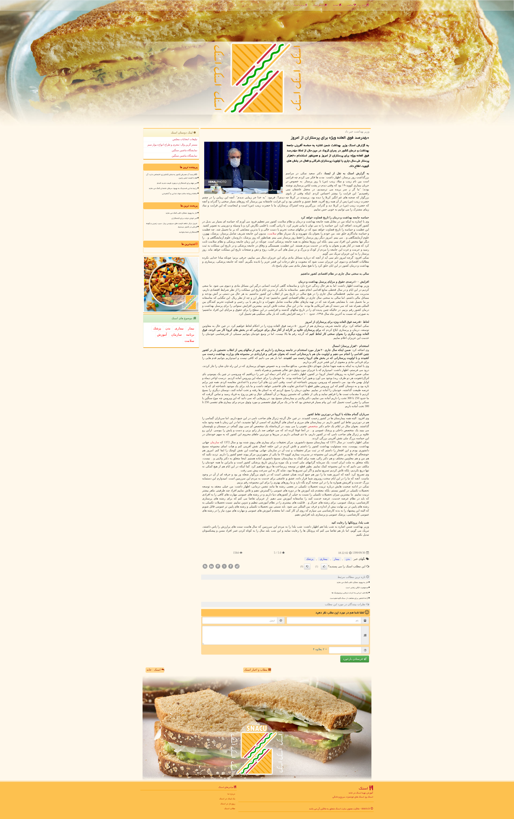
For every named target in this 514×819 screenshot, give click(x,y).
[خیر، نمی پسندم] (307, 566)
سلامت (350, 5)
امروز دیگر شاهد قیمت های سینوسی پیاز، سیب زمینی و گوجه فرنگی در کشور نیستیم (171, 225)
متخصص (313, 426)
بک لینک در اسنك (227, 799)
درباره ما (231, 794)
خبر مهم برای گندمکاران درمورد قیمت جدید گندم (177, 183)
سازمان (214, 442)
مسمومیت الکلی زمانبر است (357, 588)
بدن (348, 558)
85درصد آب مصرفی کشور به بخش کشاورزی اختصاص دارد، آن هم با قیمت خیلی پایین (171, 176)
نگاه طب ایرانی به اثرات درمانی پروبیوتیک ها (350, 593)
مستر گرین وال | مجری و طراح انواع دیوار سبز (172, 144)
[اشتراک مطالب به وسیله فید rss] (205, 565)
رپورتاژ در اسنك (227, 804)
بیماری (323, 558)
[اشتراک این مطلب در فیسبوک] (231, 565)
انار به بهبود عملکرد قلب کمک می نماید (352, 582)
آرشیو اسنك (318, 5)
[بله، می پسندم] (324, 566)
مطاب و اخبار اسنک (256, 669)
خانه (364, 5)
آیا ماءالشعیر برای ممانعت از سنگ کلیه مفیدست (349, 598)
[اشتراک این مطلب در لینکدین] (211, 565)
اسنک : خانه (154, 669)
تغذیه (336, 5)
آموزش (162, 334)
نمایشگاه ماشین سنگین (184, 150)
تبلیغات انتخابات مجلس (184, 139)
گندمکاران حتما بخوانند (188, 232)
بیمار (336, 558)
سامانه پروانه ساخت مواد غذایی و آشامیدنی (179, 194)
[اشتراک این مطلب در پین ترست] (218, 565)
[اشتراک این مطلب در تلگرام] (237, 565)
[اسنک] (257, 63)
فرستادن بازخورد (353, 658)
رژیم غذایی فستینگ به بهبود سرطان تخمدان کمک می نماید (173, 188)
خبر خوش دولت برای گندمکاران (184, 218)
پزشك (309, 558)
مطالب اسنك (229, 808)
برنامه (190, 334)
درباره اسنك (299, 5)
